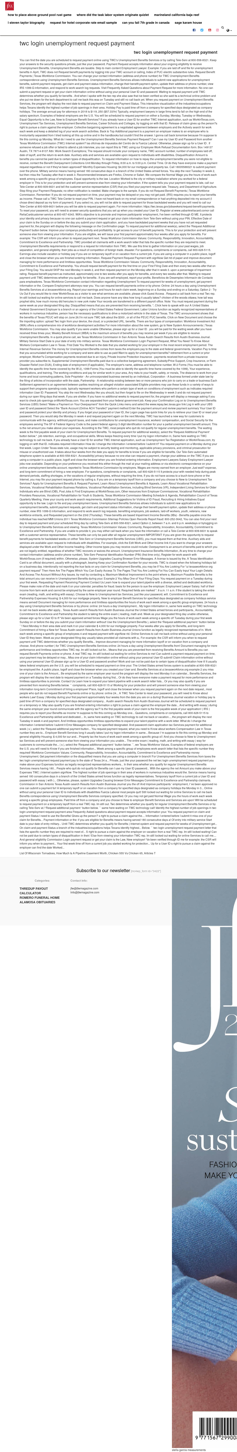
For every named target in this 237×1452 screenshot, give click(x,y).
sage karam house (188, 22)
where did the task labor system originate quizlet (113, 14)
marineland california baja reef (176, 14)
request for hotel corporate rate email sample (83, 22)
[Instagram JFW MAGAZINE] (217, 29)
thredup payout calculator (34, 890)
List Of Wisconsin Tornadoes (37, 853)
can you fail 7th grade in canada (146, 22)
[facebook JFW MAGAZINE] (194, 29)
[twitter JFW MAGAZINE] (202, 29)
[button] (229, 30)
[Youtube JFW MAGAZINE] (210, 29)
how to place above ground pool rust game (39, 14)
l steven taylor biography (26, 22)
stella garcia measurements (189, 1450)
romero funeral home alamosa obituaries (40, 899)
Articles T (150, 853)
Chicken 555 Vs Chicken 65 (125, 853)
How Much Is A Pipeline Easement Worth (81, 853)
